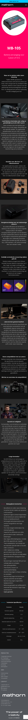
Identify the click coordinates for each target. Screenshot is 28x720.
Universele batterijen (6, 661)
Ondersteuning (4, 673)
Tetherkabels (4, 663)
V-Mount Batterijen (5, 659)
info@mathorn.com (5, 686)
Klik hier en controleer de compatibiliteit (14, 377)
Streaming (3, 665)
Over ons (3, 674)
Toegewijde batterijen (6, 656)
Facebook (4, 690)
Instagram (4, 688)
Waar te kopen (4, 676)
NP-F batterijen (4, 658)
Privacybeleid (4, 678)
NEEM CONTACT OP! (14, 1)
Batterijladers (4, 666)
